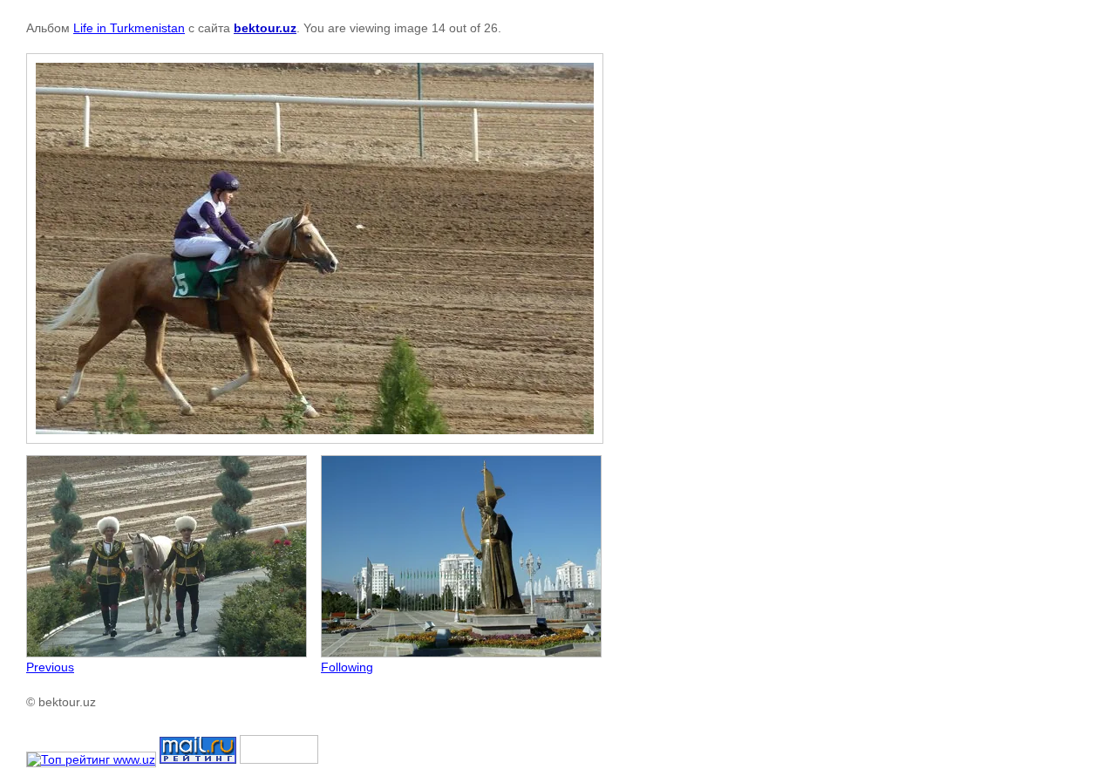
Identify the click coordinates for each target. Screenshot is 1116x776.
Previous (50, 667)
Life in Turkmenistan (129, 28)
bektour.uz (265, 28)
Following (347, 667)
